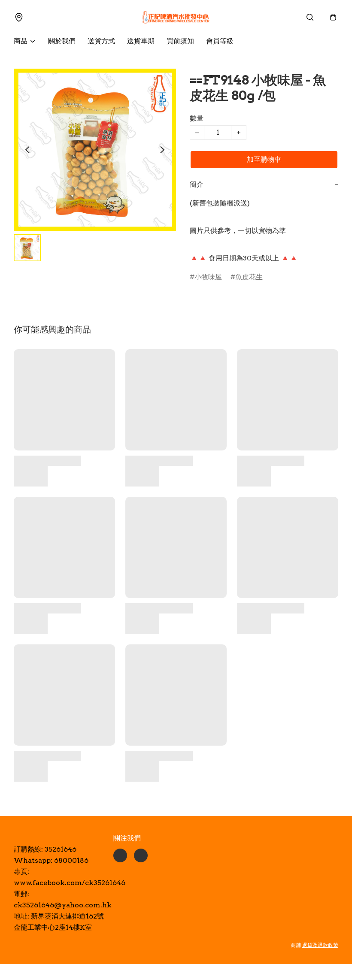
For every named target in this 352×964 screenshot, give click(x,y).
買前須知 (180, 41)
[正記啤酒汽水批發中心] (176, 17)
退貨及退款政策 (320, 945)
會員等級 (220, 41)
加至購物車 (264, 159)
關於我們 (62, 41)
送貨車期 (141, 41)
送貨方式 (101, 41)
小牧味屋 (208, 277)
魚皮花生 (249, 277)
